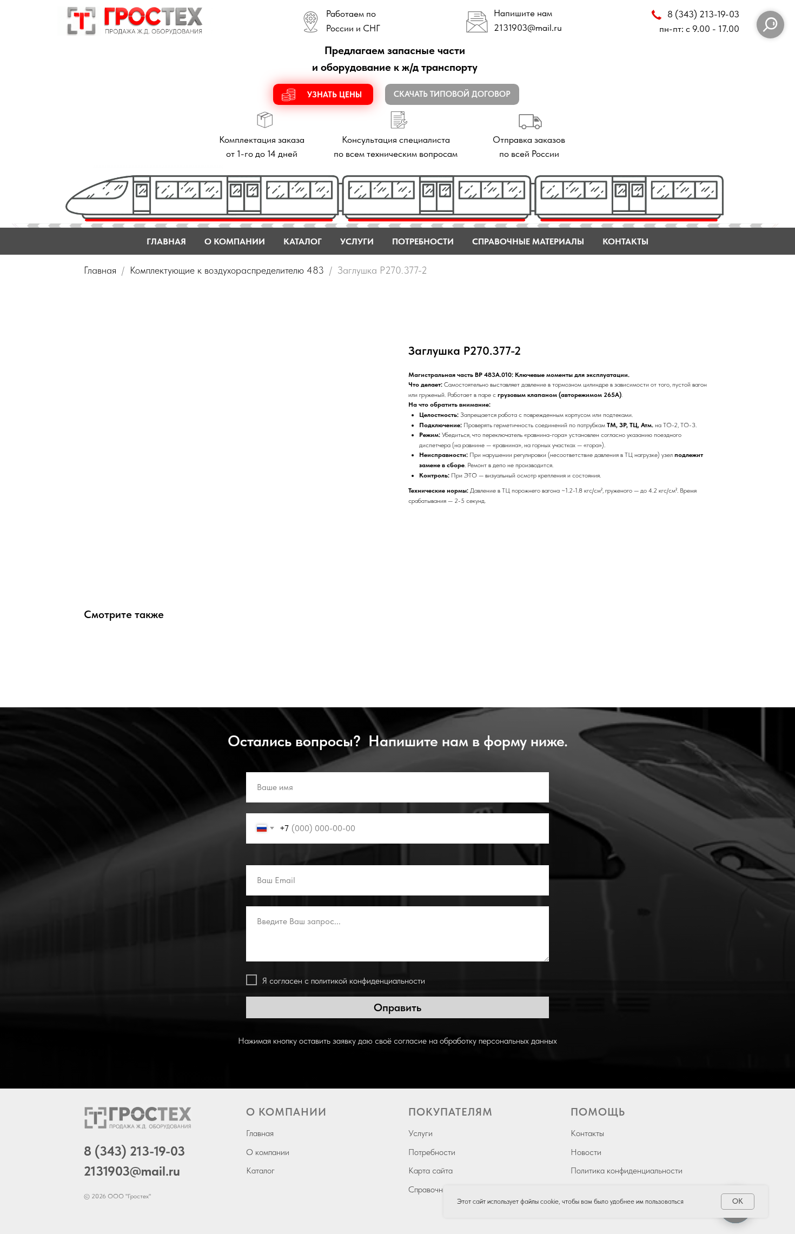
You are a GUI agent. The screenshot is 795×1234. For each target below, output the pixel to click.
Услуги (420, 1133)
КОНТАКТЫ (625, 241)
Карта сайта (430, 1170)
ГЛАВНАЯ (166, 241)
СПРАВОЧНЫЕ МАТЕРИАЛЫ (528, 241)
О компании (267, 1152)
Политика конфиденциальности (627, 1170)
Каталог (260, 1170)
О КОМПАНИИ (234, 241)
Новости (586, 1152)
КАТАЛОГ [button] (302, 241)
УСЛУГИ (357, 241)
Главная (100, 270)
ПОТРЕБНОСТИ (423, 241)
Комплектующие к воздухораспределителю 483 (227, 270)
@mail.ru (544, 27)
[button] (323, 94)
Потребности (431, 1152)
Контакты (587, 1133)
